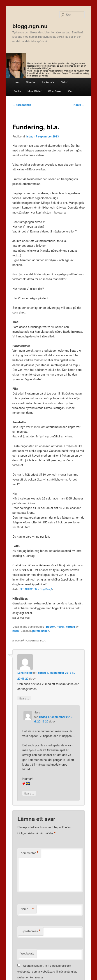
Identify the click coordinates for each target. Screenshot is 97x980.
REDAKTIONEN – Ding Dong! (35, 589)
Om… (71, 91)
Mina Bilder (35, 91)
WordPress (55, 91)
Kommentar (30, 853)
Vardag (70, 627)
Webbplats (27, 953)
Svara (24, 698)
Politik (17, 91)
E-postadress (31, 931)
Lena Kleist (24, 673)
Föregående (21, 105)
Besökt (50, 627)
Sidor (64, 82)
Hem (16, 82)
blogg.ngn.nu (30, 26)
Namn (27, 909)
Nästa (79, 105)
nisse (15, 631)
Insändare (48, 82)
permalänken (40, 631)
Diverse (30, 82)
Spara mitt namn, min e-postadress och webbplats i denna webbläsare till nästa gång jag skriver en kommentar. (47, 971)
